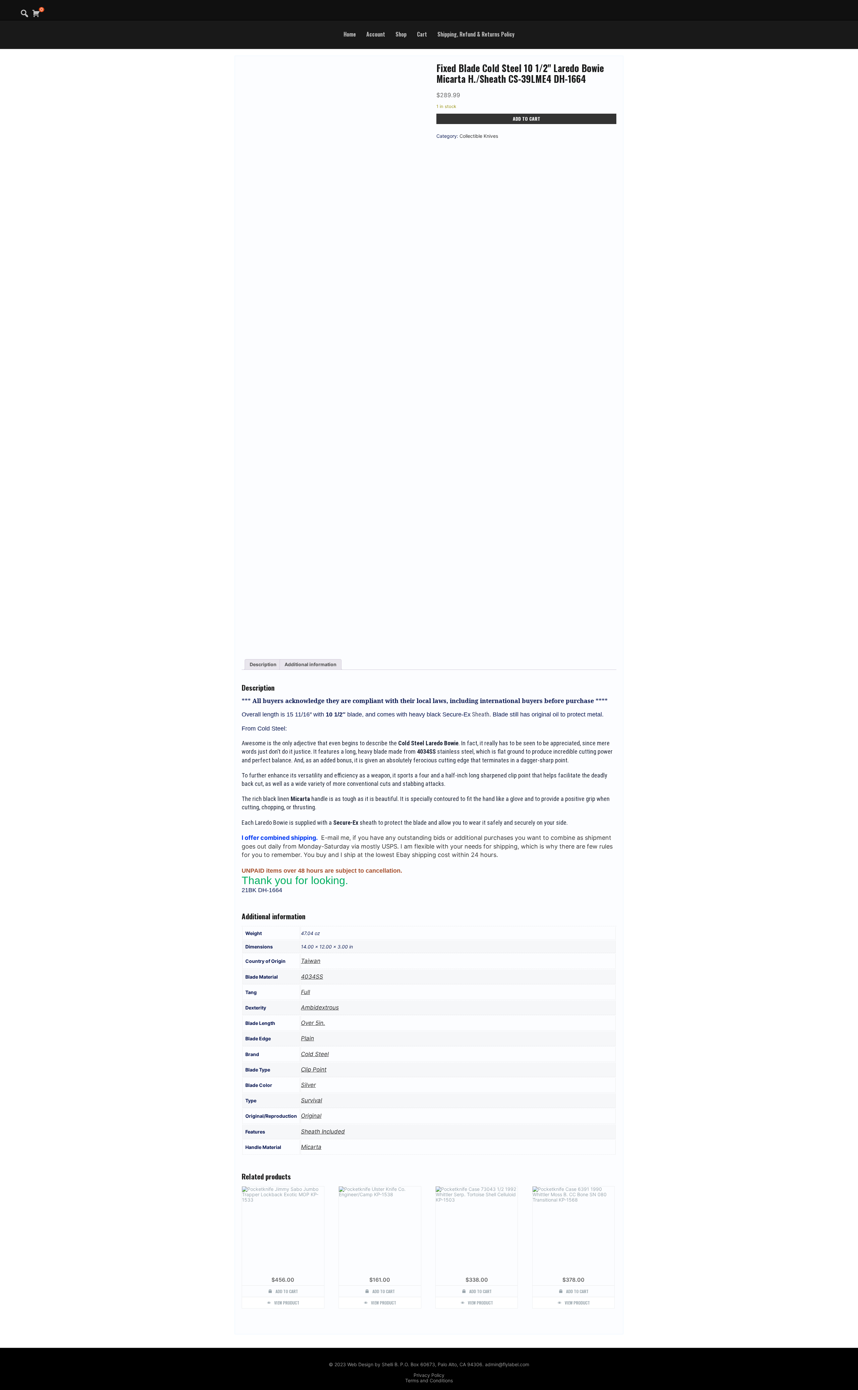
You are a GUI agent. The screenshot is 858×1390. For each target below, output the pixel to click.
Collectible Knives (478, 136)
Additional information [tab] (310, 664)
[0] (36, 13)
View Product (286, 1303)
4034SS (312, 976)
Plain (307, 1038)
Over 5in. (313, 1023)
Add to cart (526, 118)
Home (350, 34)
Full (305, 992)
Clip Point (313, 1069)
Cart (422, 34)
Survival (311, 1100)
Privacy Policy (429, 1375)
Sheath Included (323, 1131)
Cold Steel (315, 1054)
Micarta (311, 1147)
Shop (401, 34)
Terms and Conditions (429, 1380)
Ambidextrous (320, 1007)
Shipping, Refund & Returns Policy (475, 34)
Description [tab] (263, 664)
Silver (308, 1085)
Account (375, 34)
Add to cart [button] (286, 1291)
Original (311, 1115)
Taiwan (310, 961)
